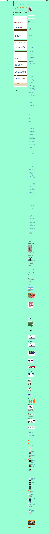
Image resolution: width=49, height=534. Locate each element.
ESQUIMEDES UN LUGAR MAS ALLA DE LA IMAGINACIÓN (32, 498)
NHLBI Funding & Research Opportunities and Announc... (32, 212)
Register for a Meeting (17, 72)
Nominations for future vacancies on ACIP (19, 46)
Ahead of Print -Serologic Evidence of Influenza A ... (31, 107)
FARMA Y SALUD (30, 506)
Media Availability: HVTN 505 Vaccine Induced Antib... (32, 79)
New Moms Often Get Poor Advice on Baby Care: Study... (32, 120)
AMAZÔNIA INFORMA (31, 503)
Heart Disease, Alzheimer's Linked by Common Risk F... (32, 138)
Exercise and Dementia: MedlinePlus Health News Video (31, 186)
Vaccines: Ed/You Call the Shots (32, 99)
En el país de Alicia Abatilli (31, 446)
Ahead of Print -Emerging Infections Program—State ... (32, 164)
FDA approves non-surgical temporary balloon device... (32, 206)
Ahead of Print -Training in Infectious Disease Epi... (31, 161)
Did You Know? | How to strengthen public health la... (32, 74)
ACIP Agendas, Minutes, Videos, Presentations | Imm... (32, 65)
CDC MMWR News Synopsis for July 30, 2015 (32, 71)
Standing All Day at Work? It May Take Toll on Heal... (32, 137)
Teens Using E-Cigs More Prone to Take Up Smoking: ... (32, 123)
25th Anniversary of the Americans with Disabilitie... (32, 61)
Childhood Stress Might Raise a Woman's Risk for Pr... (32, 134)
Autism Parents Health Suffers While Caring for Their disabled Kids (33, 496)
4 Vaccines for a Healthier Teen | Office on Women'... (32, 70)
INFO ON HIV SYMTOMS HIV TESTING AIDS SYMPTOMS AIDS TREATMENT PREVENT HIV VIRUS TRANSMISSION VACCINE (32, 509)
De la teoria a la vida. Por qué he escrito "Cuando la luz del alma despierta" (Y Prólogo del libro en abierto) (33, 465)
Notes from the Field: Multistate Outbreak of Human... (32, 52)
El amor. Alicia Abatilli (33, 447)
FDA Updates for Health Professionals (31, 181)
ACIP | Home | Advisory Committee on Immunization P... (32, 63)
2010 (29, 240)
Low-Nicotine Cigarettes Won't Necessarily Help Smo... (32, 202)
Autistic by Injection (31, 494)
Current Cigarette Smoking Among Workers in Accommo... (32, 55)
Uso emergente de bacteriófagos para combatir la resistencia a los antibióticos (33, 452)
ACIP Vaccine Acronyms (17, 58)
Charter (15, 41)
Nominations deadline (17, 65)
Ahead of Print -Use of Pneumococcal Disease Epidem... (31, 166)
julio (29, 39)
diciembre (30, 35)
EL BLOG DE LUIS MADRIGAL (31, 473)
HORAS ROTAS (30, 459)
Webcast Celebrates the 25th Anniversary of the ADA (31, 219)
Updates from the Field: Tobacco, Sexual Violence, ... (32, 67)
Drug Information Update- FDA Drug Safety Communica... (32, 83)
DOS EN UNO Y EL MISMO (31, 474)
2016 (29, 33)
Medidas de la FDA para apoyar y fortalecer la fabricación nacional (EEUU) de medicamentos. (31, 442)
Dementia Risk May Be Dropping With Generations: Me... (32, 184)
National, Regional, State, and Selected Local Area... (32, 58)
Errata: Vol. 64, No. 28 (31, 46)
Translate (32, 19)
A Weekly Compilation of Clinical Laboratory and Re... (32, 68)
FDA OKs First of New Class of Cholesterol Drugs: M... (32, 197)
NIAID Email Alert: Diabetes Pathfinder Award (31, 157)
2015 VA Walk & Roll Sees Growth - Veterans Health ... (32, 94)
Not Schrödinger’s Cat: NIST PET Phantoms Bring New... (32, 208)
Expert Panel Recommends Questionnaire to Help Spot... (32, 132)
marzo (30, 234)
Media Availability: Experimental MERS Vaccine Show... (32, 173)
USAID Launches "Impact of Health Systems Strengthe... (32, 152)
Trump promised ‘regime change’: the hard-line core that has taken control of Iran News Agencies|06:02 (32, 445)
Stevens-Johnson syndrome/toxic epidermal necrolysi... (32, 119)
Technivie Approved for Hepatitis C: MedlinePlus (32, 192)
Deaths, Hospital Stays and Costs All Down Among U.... (32, 140)
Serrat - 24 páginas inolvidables (32, 491)
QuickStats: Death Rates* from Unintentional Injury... (32, 45)
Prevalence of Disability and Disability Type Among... (31, 60)
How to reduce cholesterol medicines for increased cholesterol (33, 512)
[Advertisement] (19, 111)
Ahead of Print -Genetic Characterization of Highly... (32, 109)
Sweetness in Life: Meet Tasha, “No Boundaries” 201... (32, 89)
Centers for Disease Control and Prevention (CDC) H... (32, 43)
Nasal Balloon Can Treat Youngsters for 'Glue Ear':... (32, 126)
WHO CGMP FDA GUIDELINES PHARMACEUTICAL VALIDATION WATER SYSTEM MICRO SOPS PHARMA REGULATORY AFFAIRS (32, 476)
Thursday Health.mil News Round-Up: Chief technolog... (32, 113)
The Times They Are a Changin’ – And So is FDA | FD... (32, 203)
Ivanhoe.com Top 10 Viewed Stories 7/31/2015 (31, 73)
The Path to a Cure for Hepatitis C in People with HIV (32, 175)
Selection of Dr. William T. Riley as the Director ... (32, 91)
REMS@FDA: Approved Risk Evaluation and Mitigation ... (32, 102)
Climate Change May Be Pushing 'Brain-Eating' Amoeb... (32, 199)
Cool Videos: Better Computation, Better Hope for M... (32, 86)
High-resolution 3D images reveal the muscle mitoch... (32, 82)
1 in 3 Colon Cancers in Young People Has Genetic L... (32, 194)
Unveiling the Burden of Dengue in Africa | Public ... (32, 177)
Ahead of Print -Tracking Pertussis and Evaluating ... (32, 160)
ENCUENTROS (30, 490)
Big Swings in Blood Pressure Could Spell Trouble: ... (32, 135)
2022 (29, 28)
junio (29, 231)
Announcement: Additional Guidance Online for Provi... (32, 49)
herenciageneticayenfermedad (31, 440)
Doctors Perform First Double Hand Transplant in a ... (31, 146)
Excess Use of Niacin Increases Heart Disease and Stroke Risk (33, 479)
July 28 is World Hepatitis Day (32, 210)
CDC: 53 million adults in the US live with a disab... (32, 77)
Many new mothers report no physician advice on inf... (31, 218)
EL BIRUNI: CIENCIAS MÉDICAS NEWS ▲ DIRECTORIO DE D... (31, 41)
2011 (29, 239)
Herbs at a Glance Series (31, 176)
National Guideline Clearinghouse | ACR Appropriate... (32, 221)
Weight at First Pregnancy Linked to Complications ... (32, 144)
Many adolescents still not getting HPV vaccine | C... (32, 76)
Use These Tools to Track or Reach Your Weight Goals (32, 116)
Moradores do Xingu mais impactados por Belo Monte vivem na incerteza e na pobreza (32, 504)
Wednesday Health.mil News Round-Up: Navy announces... (32, 183)
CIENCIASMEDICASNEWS (24, 2)
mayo (29, 232)
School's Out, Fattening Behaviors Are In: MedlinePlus (32, 200)
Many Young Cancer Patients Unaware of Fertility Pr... (31, 122)
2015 (29, 34)
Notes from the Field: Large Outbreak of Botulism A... (31, 54)
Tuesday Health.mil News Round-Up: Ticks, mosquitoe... (32, 216)
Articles (15, 48)
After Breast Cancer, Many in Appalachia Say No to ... (31, 128)
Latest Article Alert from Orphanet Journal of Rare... (32, 101)
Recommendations (16, 31)
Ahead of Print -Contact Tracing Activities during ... (32, 112)
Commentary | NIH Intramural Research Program (32, 215)
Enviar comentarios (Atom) (18, 117)
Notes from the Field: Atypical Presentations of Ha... (32, 51)
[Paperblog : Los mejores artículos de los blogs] (29, 318)
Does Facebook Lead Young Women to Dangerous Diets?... (32, 131)
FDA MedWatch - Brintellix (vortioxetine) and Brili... (31, 85)
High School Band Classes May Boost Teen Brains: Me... (32, 189)
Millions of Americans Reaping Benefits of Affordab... (32, 141)
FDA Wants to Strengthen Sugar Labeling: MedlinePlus (32, 188)
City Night (32, 486)
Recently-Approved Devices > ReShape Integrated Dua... (32, 155)
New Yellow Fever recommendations (19, 64)
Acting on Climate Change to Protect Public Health (32, 171)
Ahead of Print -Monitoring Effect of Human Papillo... (32, 163)
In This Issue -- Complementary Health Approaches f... (32, 151)
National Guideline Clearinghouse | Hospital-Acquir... (32, 230)
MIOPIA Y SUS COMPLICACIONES (33, 482)
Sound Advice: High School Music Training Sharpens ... (32, 213)
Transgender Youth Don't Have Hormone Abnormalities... (32, 196)
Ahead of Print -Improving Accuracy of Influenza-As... (32, 158)
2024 (29, 26)
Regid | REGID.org (31, 117)
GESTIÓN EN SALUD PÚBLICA (32, 435)
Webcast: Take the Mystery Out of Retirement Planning (32, 180)
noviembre (30, 36)
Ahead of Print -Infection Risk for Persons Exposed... (32, 110)
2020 (29, 30)
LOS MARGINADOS (31, 443)
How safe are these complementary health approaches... (32, 115)
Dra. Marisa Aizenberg (31, 468)
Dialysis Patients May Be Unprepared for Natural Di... (32, 149)
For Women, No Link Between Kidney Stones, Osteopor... (32, 143)
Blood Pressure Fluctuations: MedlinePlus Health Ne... (31, 147)
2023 (29, 27)
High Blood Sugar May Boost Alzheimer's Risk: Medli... (32, 129)
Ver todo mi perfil (30, 284)
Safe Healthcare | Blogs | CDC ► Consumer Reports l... (32, 154)
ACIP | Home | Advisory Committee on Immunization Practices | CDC (20, 9)
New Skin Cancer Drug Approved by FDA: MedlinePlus (32, 191)
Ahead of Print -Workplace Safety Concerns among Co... (32, 105)
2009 (29, 241)
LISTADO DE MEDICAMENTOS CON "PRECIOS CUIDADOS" (32, 507)
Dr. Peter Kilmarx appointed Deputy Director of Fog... (31, 92)
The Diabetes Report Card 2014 (32, 172)
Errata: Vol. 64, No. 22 (31, 47)
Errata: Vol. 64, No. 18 (31, 48)
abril (29, 233)
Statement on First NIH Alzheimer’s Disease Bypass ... (32, 209)
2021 (29, 29)
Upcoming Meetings (17, 71)
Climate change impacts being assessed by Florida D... (32, 205)
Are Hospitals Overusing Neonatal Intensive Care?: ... (32, 125)
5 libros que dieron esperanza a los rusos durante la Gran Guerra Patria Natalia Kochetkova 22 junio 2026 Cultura (31, 433)
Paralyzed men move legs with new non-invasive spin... (32, 80)
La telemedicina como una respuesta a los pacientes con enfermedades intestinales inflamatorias (33, 470)
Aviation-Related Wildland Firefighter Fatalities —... (31, 57)
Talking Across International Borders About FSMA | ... (31, 88)
